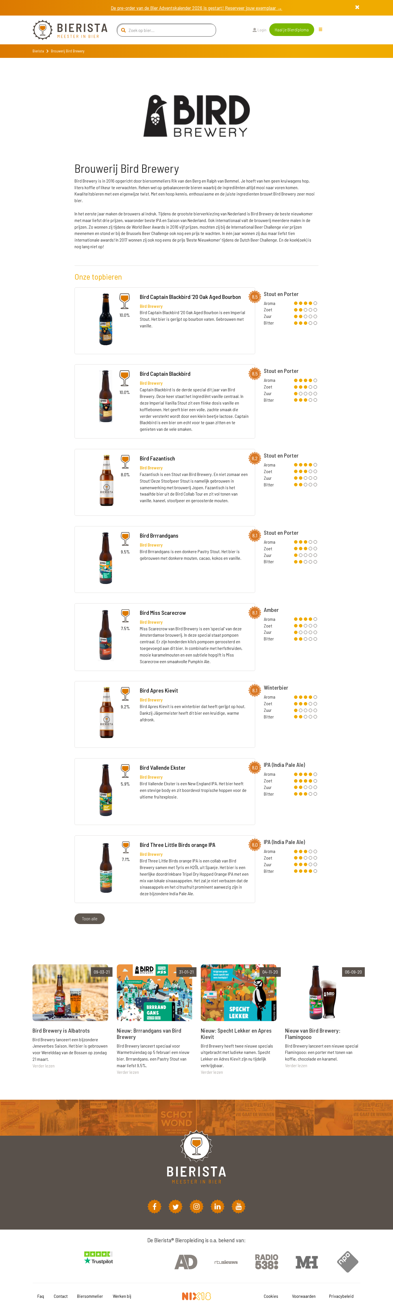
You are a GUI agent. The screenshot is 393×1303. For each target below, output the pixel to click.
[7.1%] (106, 868)
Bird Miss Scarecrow (163, 612)
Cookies (271, 1296)
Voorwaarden (304, 1296)
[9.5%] (105, 559)
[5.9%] (105, 791)
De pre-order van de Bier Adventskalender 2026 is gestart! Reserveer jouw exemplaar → (196, 8)
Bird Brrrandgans (159, 535)
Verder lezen (44, 1065)
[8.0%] (106, 481)
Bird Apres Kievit (159, 690)
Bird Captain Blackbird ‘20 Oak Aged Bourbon (190, 296)
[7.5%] (106, 636)
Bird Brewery (151, 306)
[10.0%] (105, 320)
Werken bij (122, 1296)
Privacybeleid (341, 1296)
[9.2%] (106, 714)
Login (261, 29)
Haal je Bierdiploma (292, 29)
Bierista (38, 51)
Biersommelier (90, 1296)
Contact (61, 1296)
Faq (40, 1296)
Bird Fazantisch (157, 458)
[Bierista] (65, 30)
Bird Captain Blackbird (165, 373)
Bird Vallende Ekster (163, 767)
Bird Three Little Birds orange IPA (177, 844)
